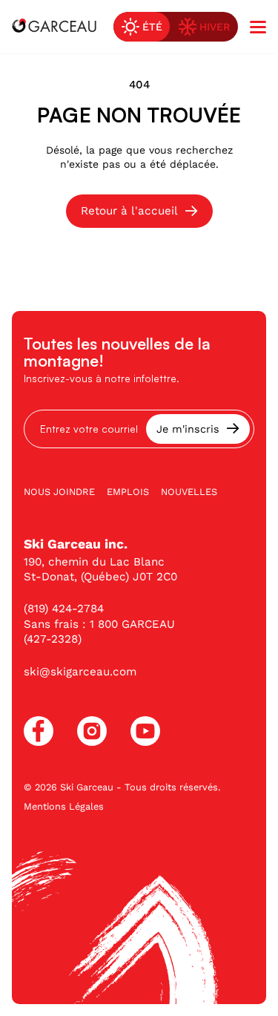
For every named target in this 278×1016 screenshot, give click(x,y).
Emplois (128, 491)
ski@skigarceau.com (80, 671)
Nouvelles (189, 491)
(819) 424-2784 (64, 608)
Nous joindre (59, 491)
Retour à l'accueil (129, 210)
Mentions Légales (64, 806)
